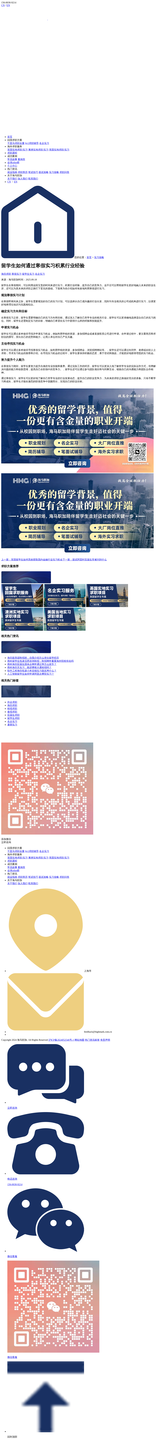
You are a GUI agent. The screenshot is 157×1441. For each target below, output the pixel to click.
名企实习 (44, 143)
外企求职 (12, 702)
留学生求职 (13, 718)
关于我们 (12, 178)
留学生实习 (28, 274)
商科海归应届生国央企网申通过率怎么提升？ (31, 664)
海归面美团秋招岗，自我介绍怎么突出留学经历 (33, 657)
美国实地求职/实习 (59, 149)
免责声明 (105, 1040)
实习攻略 (54, 172)
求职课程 (12, 153)
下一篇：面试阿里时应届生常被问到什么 (85, 559)
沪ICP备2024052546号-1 (61, 1040)
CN (3, 5)
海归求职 (6, 274)
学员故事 (12, 159)
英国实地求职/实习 (17, 149)
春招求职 (12, 711)
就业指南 (12, 172)
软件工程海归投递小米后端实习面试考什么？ (31, 670)
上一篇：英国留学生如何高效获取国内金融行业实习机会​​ (32, 559)
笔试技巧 (33, 172)
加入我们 (23, 178)
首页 (9, 136)
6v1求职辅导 (32, 143)
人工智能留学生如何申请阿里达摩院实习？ (30, 674)
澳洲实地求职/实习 (38, 149)
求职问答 (64, 172)
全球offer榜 (13, 162)
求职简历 (23, 172)
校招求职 (12, 708)
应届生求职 (13, 715)
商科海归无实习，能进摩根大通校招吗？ (29, 667)
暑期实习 (12, 724)
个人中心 (12, 165)
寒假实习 (16, 274)
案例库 (21, 159)
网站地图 (79, 1040)
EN (8, 5)
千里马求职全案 (16, 143)
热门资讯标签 (92, 1040)
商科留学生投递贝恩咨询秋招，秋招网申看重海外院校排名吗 (40, 661)
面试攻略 (43, 172)
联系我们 (33, 178)
